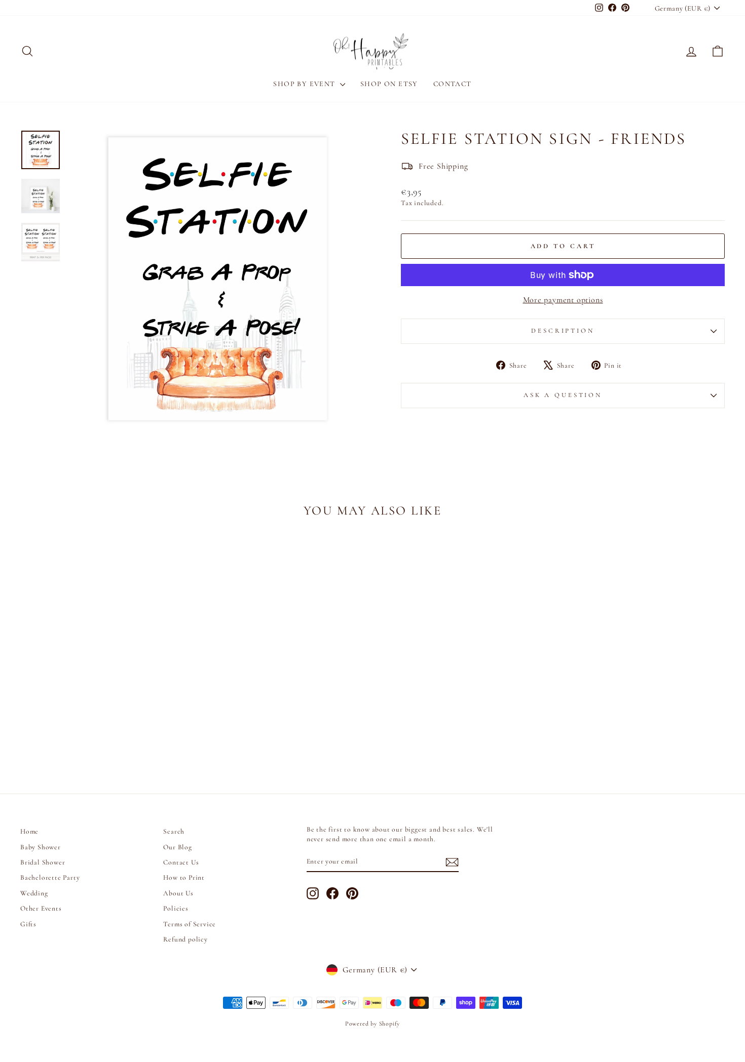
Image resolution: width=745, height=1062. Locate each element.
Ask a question (563, 395)
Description (562, 331)
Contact (452, 84)
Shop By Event (305, 84)
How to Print (184, 877)
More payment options (563, 300)
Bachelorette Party (50, 877)
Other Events (41, 908)
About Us (178, 893)
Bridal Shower (42, 862)
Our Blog (177, 847)
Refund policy (185, 939)
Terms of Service (189, 924)
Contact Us (181, 862)
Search (173, 831)
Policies (175, 908)
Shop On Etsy (389, 84)
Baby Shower (40, 847)
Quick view (104, 699)
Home (29, 831)
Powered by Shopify (372, 1023)
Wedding (34, 893)
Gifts (28, 924)
